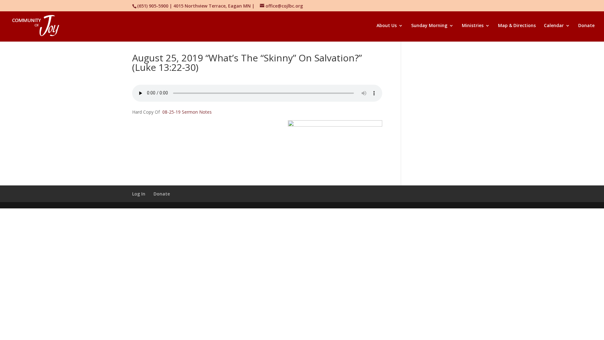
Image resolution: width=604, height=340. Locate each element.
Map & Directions (517, 25)
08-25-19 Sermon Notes (187, 112)
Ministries (473, 25)
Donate (586, 25)
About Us (387, 25)
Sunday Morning (429, 25)
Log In (138, 194)
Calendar (554, 25)
